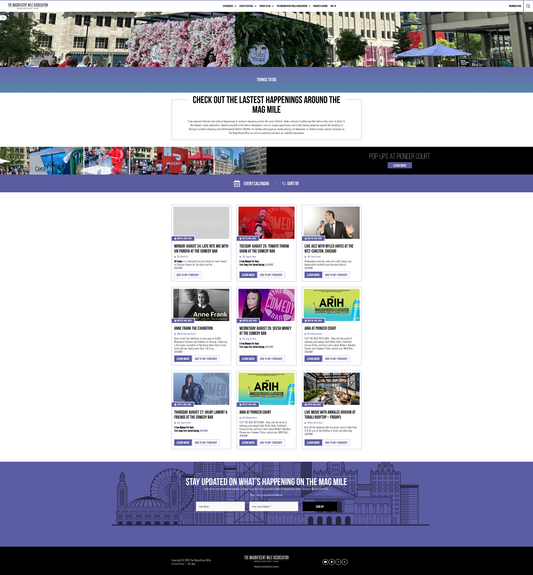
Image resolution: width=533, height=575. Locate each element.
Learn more (248, 275)
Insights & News (320, 6)
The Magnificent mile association (292, 6)
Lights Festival (246, 6)
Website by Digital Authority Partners (266, 567)
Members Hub (513, 7)
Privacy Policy (178, 564)
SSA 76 (333, 6)
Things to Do (265, 6)
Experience (228, 6)
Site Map (191, 564)
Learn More (399, 166)
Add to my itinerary (188, 275)
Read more (178, 268)
